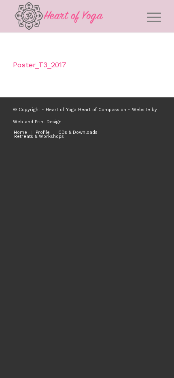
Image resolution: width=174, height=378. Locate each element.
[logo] (72, 16)
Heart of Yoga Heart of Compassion (86, 109)
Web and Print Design (37, 122)
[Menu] (150, 16)
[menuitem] (150, 16)
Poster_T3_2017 (39, 64)
